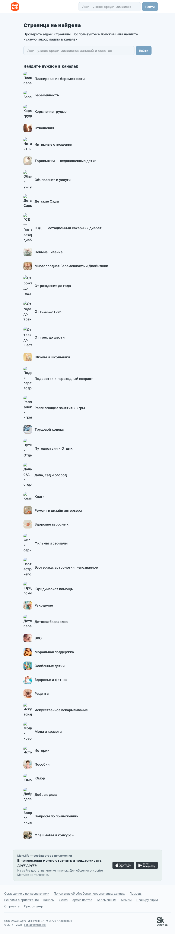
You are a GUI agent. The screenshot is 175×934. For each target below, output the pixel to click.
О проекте (11, 906)
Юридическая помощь (54, 589)
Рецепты (42, 693)
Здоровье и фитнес (51, 680)
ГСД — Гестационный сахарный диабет (68, 228)
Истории (42, 750)
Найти (150, 7)
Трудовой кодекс (49, 429)
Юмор (40, 778)
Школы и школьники (52, 357)
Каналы (48, 900)
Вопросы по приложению (56, 816)
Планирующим (147, 900)
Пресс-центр (33, 906)
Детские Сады (47, 201)
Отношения (44, 128)
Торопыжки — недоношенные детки (65, 161)
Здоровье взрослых (52, 524)
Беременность (47, 95)
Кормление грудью (51, 111)
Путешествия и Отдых (54, 448)
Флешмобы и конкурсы (54, 835)
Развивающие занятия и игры (60, 408)
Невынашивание (49, 252)
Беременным (106, 900)
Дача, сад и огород (51, 475)
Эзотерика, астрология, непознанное (66, 567)
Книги (40, 496)
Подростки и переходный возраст (64, 378)
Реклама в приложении (21, 900)
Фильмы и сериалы (51, 543)
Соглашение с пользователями (26, 893)
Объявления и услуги (53, 180)
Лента (63, 900)
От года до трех (48, 311)
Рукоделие (44, 605)
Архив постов (82, 900)
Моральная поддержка (54, 652)
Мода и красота (48, 731)
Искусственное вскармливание (61, 710)
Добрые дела (46, 794)
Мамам (126, 900)
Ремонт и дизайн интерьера (58, 510)
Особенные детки (50, 666)
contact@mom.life (35, 924)
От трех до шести (50, 337)
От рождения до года (53, 286)
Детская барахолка (51, 622)
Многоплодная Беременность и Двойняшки (71, 266)
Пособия (42, 764)
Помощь (136, 893)
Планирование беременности (60, 79)
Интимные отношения (53, 144)
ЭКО (38, 638)
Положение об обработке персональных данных (89, 893)
